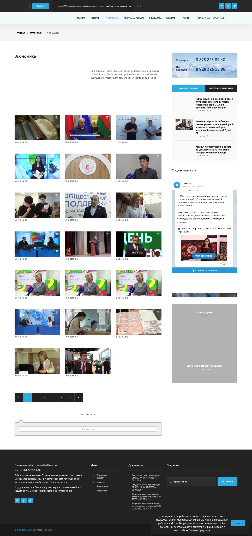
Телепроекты (112, 18)
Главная (81, 18)
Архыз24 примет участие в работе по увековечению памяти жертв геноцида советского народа (213, 149)
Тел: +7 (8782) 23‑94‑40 (28, 470)
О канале (170, 18)
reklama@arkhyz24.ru (46, 465)
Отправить (227, 481)
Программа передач (134, 18)
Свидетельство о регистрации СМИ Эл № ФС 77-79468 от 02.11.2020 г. (146, 478)
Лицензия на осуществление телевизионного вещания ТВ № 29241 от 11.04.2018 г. (146, 506)
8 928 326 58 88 (210, 69)
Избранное (102, 490)
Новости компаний (188, 88)
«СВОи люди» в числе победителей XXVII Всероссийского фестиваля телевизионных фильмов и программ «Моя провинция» (214, 103)
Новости (94, 18)
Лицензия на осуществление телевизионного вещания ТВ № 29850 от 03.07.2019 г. (146, 496)
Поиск (186, 18)
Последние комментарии (221, 88)
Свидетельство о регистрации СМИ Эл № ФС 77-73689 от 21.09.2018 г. (146, 487)
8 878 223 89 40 (210, 59)
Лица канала (155, 18)
